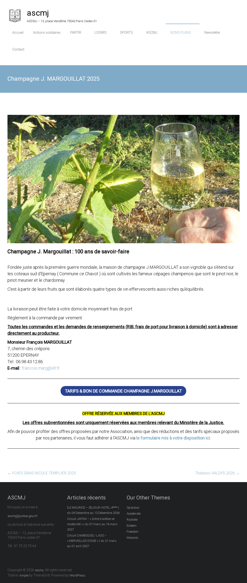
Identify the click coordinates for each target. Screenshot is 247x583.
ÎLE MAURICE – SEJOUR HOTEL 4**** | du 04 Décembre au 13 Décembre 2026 (93, 510)
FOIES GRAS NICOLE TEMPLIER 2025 (41, 473)
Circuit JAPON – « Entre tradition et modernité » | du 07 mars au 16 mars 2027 (92, 524)
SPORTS (126, 32)
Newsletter (212, 32)
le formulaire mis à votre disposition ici (173, 437)
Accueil (17, 32)
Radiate (132, 519)
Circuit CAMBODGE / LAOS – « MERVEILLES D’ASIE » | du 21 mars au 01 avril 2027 (92, 541)
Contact (18, 49)
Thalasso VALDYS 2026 (217, 473)
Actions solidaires (47, 32)
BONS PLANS (181, 32)
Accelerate (134, 513)
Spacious (133, 507)
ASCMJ (151, 32)
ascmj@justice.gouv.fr (22, 516)
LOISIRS (101, 32)
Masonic (132, 537)
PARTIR (75, 32)
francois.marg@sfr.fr (41, 368)
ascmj (38, 13)
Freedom (132, 531)
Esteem (132, 525)
